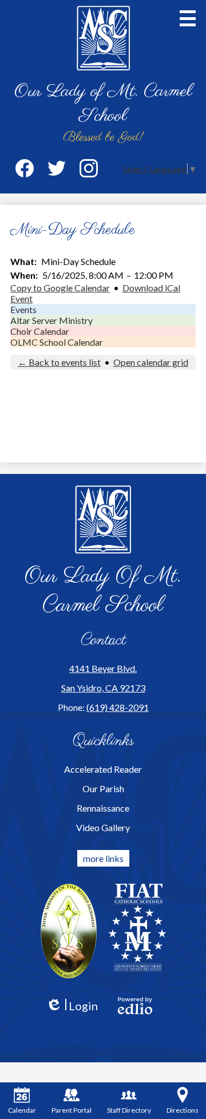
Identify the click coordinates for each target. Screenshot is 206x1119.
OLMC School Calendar (56, 342)
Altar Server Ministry (51, 320)
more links (103, 858)
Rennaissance (103, 807)
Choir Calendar (39, 331)
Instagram (88, 168)
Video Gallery (103, 827)
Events (23, 309)
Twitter (56, 168)
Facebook (24, 168)
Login (72, 1006)
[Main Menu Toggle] (187, 18)
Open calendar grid (150, 362)
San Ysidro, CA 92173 (103, 687)
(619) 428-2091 (117, 707)
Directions (183, 1110)
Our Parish (103, 788)
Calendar (22, 1110)
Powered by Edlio (135, 1005)
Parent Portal (72, 1110)
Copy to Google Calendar (60, 287)
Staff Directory (129, 1110)
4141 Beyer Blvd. (103, 668)
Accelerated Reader (103, 769)
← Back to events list (59, 362)
